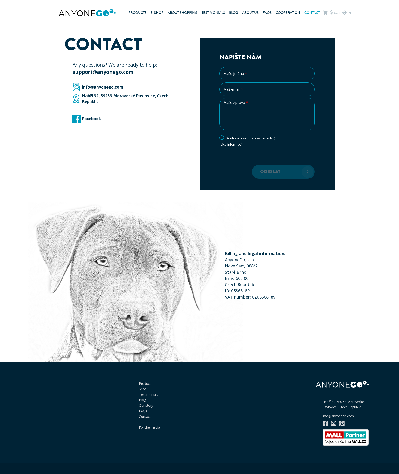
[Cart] (325, 12)
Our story (146, 405)
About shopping (182, 12)
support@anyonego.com (103, 72)
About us (250, 12)
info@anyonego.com (338, 416)
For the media (149, 427)
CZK (336, 12)
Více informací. (231, 144)
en (349, 12)
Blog (233, 12)
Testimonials (213, 12)
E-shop (157, 12)
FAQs (267, 12)
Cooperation (288, 12)
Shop (143, 389)
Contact (312, 12)
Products (137, 12)
